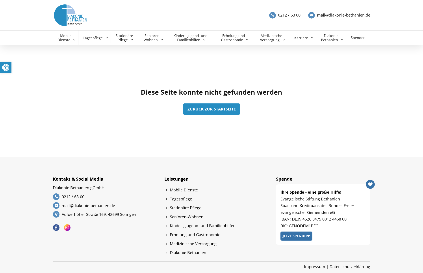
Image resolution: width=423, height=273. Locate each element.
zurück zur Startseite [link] (211, 109)
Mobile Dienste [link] (64, 37)
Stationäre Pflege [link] (124, 37)
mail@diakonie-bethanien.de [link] (343, 15)
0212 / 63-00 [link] (73, 196)
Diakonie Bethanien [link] (330, 37)
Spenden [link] (358, 37)
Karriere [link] (301, 38)
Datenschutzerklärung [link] (350, 266)
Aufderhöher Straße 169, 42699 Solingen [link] (99, 214)
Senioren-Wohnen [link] (152, 37)
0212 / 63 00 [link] (289, 15)
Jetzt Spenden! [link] (296, 236)
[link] (5, 67)
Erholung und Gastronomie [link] (233, 37)
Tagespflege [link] (93, 38)
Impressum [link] (314, 266)
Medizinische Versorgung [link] (271, 37)
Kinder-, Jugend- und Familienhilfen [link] (191, 37)
